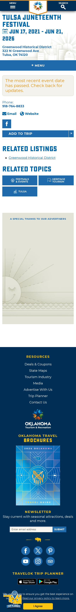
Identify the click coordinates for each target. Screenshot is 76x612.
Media (38, 383)
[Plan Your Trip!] (13, 599)
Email (11, 114)
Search (63, 3)
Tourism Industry (38, 377)
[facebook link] (25, 550)
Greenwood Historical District (32, 158)
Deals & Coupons (38, 364)
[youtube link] (25, 561)
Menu (12, 3)
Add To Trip (20, 134)
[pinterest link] (50, 550)
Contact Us (38, 402)
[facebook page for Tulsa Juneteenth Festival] (6, 123)
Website (32, 114)
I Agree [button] (38, 606)
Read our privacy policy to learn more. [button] (45, 598)
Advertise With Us (38, 390)
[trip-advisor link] (50, 561)
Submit (59, 529)
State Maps (38, 371)
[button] (12, 6)
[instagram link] (38, 561)
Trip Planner (38, 396)
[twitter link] (38, 550)
